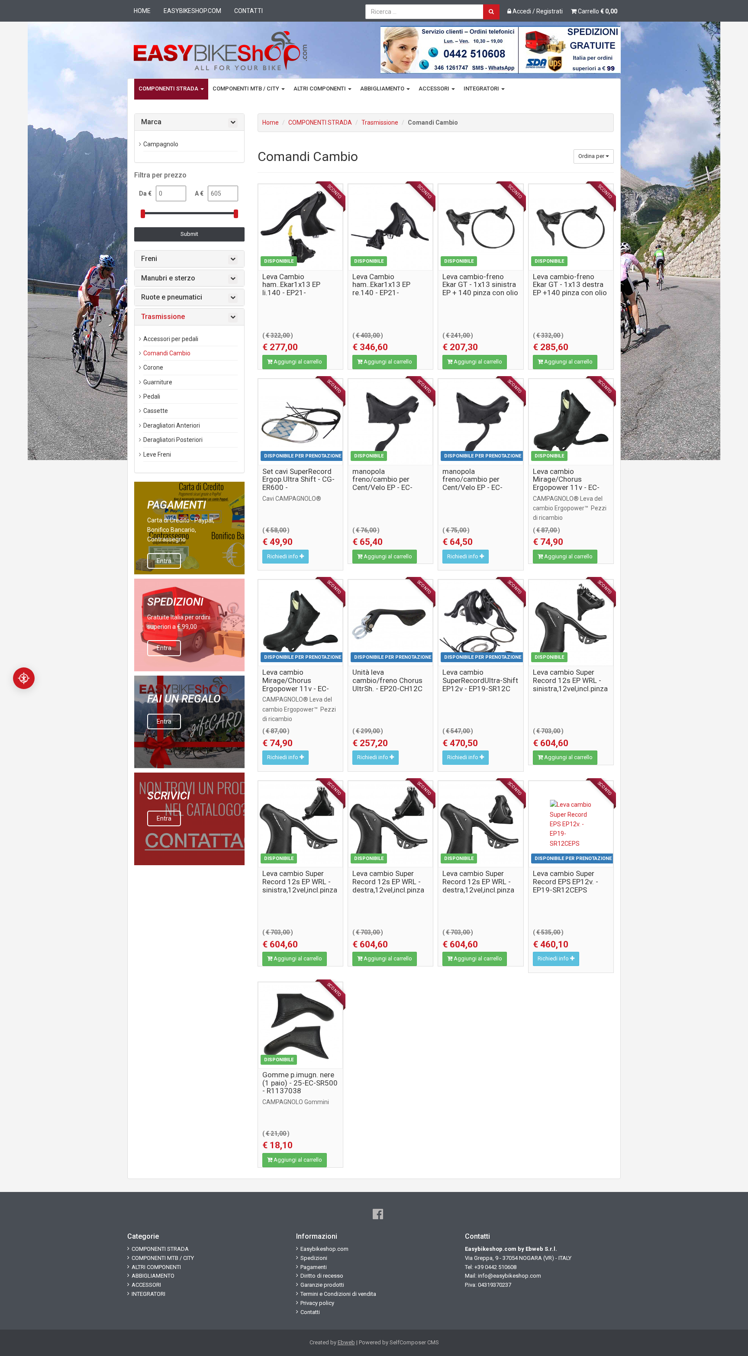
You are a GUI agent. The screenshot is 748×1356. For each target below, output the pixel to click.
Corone (153, 367)
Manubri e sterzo (168, 278)
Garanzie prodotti (322, 1285)
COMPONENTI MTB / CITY (246, 88)
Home (142, 10)
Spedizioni (313, 1258)
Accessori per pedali (170, 338)
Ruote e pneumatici (171, 297)
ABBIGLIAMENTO (383, 88)
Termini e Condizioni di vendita (338, 1294)
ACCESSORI (435, 88)
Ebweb (346, 1342)
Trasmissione (379, 122)
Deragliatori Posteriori (173, 439)
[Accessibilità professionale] (24, 678)
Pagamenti (313, 1267)
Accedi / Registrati (537, 11)
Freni (149, 259)
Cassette (155, 410)
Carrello (597, 11)
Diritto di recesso (321, 1275)
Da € (145, 193)
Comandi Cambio (166, 353)
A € (199, 193)
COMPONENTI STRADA (169, 88)
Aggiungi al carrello (297, 361)
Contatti (248, 10)
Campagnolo (160, 144)
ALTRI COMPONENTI (320, 88)
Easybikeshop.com (192, 10)
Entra (164, 560)
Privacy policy (317, 1303)
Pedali (151, 396)
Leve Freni (157, 454)
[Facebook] (378, 1214)
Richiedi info (283, 556)
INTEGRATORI (482, 88)
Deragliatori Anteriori (171, 425)
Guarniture (157, 382)
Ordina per (592, 156)
